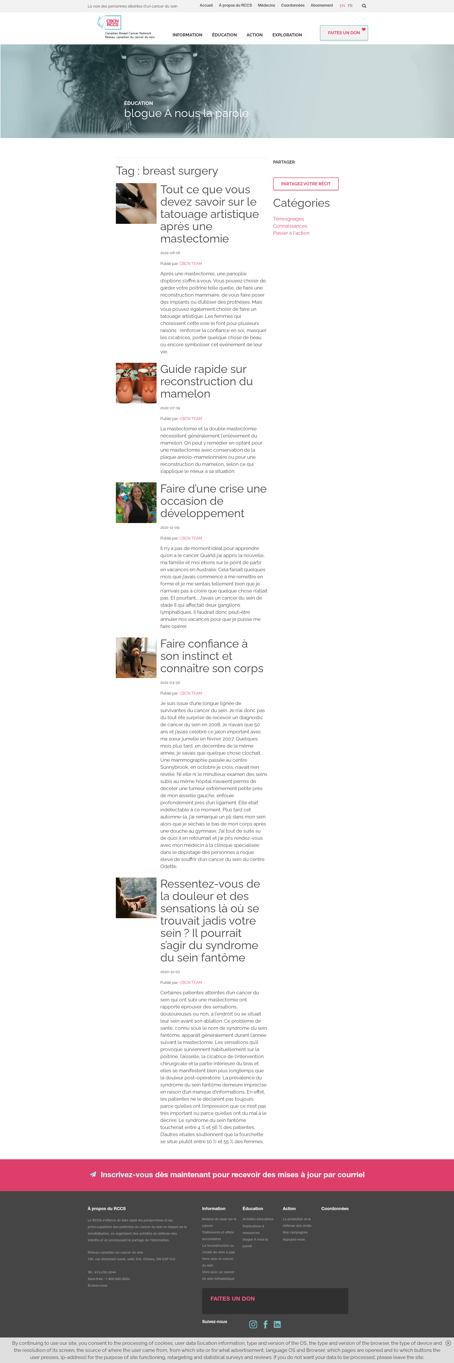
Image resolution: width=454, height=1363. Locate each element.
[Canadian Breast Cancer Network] (126, 26)
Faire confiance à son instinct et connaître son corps (211, 656)
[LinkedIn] (278, 1324)
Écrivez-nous (97, 1286)
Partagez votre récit (306, 183)
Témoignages (288, 219)
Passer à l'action (291, 233)
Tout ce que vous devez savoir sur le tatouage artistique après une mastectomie (209, 214)
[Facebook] (265, 1324)
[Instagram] (253, 1324)
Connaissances (290, 226)
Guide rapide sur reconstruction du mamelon (206, 381)
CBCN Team (191, 263)
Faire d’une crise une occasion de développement (213, 501)
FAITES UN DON (344, 32)
